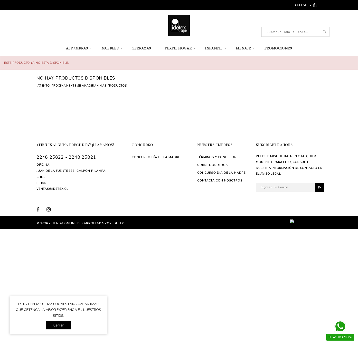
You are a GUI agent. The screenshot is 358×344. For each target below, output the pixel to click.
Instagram (50, 209)
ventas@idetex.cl (52, 189)
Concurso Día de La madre (156, 157)
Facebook (41, 209)
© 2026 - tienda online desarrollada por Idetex (80, 223)
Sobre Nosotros (212, 165)
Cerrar (58, 325)
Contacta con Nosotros (220, 180)
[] (324, 32)
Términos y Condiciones (219, 157)
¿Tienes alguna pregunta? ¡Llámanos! (75, 145)
